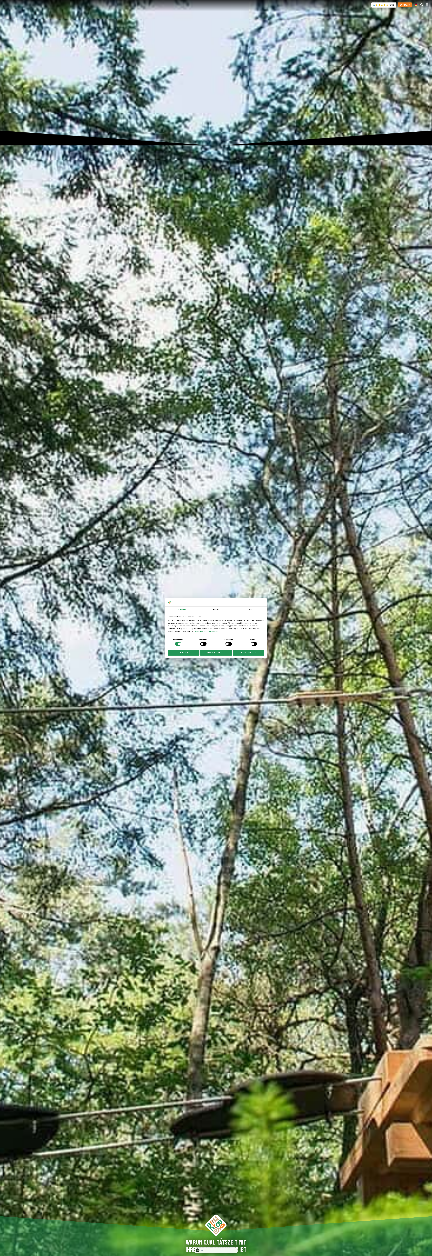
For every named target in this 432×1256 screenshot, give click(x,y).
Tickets (406, 5)
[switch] (203, 644)
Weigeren (183, 653)
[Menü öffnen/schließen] (427, 5)
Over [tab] (250, 609)
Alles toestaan (248, 653)
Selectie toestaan (216, 653)
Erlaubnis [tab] (182, 609)
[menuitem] (416, 4)
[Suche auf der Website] (421, 4)
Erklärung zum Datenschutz (207, 631)
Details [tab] (216, 609)
